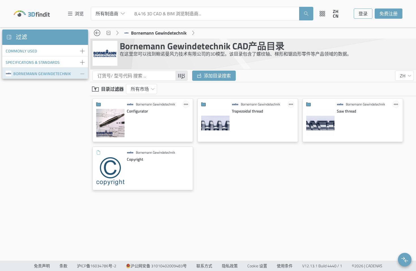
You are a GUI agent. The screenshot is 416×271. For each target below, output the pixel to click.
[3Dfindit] (32, 13)
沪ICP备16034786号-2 (96, 266)
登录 (363, 13)
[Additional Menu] (322, 13)
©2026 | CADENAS (367, 266)
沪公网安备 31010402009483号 (158, 266)
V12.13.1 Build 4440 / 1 (322, 266)
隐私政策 (230, 266)
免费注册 (388, 13)
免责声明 (42, 266)
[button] (404, 259)
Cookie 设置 (257, 266)
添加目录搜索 (217, 75)
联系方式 (204, 266)
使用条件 (285, 266)
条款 (63, 266)
